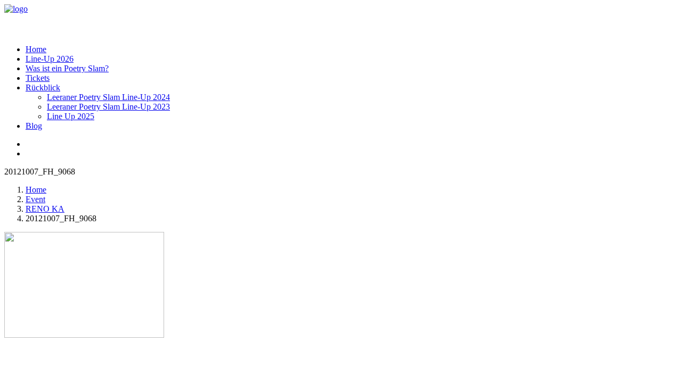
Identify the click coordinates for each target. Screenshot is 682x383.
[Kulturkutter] (341, 20)
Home (36, 49)
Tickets (38, 77)
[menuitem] (352, 49)
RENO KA (45, 208)
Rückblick (43, 87)
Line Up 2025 (70, 116)
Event (35, 199)
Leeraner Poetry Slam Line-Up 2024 (108, 97)
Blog (34, 125)
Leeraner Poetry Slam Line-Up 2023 (108, 106)
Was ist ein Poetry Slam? (67, 68)
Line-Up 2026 (50, 58)
